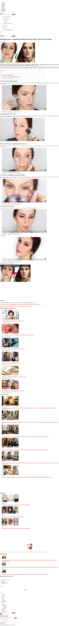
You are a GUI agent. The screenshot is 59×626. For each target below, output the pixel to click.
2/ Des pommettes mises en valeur (7, 75)
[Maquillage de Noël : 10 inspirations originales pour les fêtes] (30, 384)
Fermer (1, 592)
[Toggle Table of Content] (0, 72)
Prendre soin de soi (7, 23)
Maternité (4, 10)
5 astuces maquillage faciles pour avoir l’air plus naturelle (13, 320)
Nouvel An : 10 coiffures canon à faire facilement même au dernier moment (16, 528)
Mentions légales (4, 583)
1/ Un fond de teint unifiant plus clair (8, 74)
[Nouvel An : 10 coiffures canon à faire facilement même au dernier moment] (30, 521)
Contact (3, 581)
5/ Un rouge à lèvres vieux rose (7, 78)
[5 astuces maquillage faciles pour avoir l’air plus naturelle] (30, 315)
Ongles (6, 21)
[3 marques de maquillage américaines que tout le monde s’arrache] (30, 370)
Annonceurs (3, 580)
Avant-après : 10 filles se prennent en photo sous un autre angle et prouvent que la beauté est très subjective (20, 304)
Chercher (13, 14)
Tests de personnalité (8, 29)
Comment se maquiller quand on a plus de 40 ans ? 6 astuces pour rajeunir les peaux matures (17, 302)
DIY (2, 11)
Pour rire (5, 27)
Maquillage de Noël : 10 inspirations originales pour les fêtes (13, 390)
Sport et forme (5, 406)
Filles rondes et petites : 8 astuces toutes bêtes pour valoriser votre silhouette (16, 504)
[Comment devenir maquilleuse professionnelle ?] (30, 356)
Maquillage (12, 308)
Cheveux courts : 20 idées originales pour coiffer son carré (13, 516)
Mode (3, 8)
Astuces (3, 4)
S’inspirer (5, 25)
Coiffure (3, 9)
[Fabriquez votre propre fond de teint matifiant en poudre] (30, 342)
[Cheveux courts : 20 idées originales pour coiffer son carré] (30, 510)
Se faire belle (6, 18)
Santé (3, 6)
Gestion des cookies (5, 582)
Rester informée (6, 16)
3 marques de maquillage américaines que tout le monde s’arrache (14, 376)
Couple (3, 5)
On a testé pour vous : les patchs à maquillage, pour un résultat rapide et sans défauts (18, 334)
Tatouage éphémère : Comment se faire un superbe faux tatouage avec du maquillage (16, 306)
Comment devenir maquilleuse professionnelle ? (11, 362)
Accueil (3, 3)
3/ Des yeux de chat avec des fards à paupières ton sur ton (11, 76)
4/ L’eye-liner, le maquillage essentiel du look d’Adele (11, 77)
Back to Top (2, 586)
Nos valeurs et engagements (6, 579)
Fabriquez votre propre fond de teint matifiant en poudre (12, 348)
